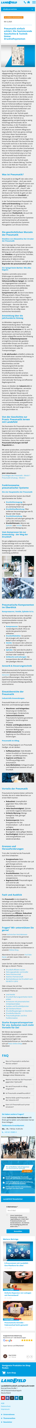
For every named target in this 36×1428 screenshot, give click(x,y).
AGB (2, 1403)
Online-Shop (13, 950)
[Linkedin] (16, 1398)
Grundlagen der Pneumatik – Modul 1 (16, 475)
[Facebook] (8, 1398)
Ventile (19, 525)
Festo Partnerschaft (13, 974)
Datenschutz (6, 1406)
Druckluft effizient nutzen (15, 970)
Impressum (5, 1409)
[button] (31, 1356)
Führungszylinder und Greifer (17, 972)
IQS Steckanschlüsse (13, 1009)
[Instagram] (12, 1398)
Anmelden (18, 1231)
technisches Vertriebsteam (17, 934)
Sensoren (5, 675)
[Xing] (21, 1398)
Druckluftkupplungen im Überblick (19, 1011)
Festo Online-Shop (15, 1044)
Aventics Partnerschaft (14, 977)
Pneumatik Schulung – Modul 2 (13, 478)
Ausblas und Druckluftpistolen (17, 1006)
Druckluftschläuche (13, 1013)
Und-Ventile (10, 994)
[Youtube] (3, 1398)
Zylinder (9, 525)
